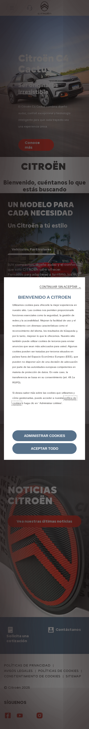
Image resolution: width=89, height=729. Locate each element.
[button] (60, 287)
